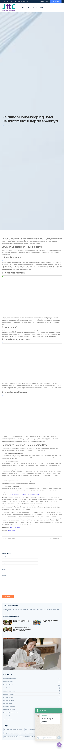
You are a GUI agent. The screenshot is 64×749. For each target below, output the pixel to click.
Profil (41, 7)
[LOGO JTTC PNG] (8, 7)
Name (4, 557)
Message (4, 575)
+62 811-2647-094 (14, 527)
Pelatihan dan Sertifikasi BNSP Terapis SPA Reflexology (22, 621)
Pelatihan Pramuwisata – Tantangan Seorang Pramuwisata (23, 494)
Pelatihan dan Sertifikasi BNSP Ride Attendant (50, 621)
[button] (32, 654)
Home (22, 7)
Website (4, 569)
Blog (28, 7)
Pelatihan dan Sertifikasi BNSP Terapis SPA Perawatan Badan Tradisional (22, 629)
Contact (34, 7)
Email (3, 563)
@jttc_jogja (11, 530)
